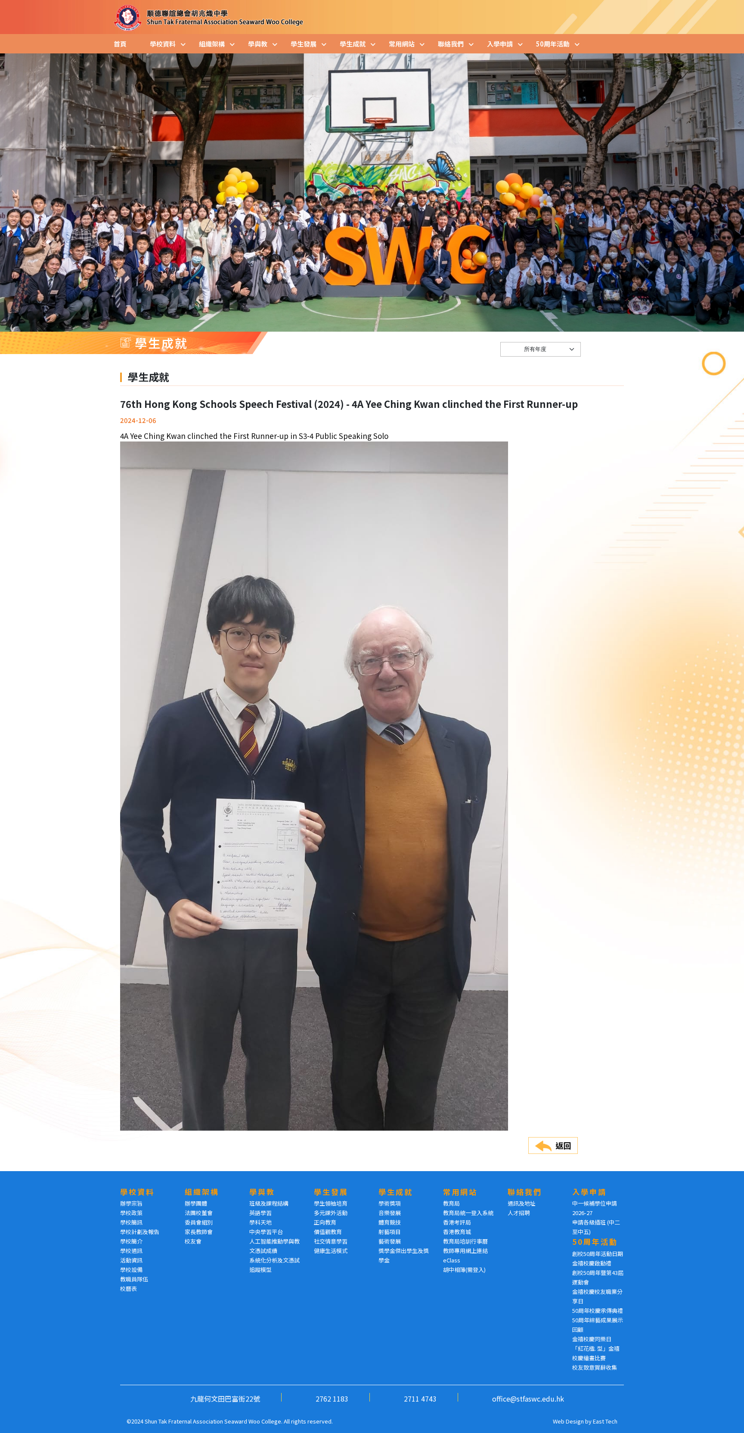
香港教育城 (457, 1232)
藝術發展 (389, 1241)
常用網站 (402, 43)
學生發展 (303, 43)
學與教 (257, 43)
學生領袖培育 (330, 1203)
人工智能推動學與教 (274, 1241)
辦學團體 (196, 1203)
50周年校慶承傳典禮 (597, 1310)
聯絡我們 (451, 43)
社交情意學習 (330, 1241)
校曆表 (128, 1288)
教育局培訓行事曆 (465, 1241)
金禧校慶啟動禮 (591, 1263)
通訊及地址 (522, 1203)
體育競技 (389, 1222)
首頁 (120, 43)
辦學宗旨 (131, 1203)
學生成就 (353, 43)
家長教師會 (199, 1232)
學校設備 (131, 1269)
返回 (563, 1145)
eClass (451, 1260)
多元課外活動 (330, 1213)
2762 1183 (332, 1398)
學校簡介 (131, 1241)
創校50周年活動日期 (597, 1254)
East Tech (605, 1421)
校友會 (193, 1241)
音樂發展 (389, 1213)
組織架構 (212, 43)
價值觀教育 (328, 1232)
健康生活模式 (330, 1250)
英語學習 (260, 1213)
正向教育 (325, 1222)
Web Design (568, 1421)
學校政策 (131, 1213)
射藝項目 (389, 1232)
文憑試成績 (263, 1250)
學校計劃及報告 (139, 1232)
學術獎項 (389, 1203)
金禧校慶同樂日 (591, 1339)
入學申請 (500, 43)
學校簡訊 (131, 1222)
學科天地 (260, 1222)
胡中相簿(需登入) (464, 1269)
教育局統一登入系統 (468, 1213)
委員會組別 (199, 1222)
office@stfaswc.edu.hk (528, 1398)
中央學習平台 (266, 1232)
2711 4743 (420, 1398)
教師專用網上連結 (465, 1250)
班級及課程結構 (268, 1203)
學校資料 (163, 43)
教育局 (451, 1203)
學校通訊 (131, 1250)
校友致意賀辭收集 (594, 1367)
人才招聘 (519, 1213)
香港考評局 (457, 1222)
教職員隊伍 (134, 1279)
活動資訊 (131, 1260)
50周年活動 (553, 43)
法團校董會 (199, 1213)
